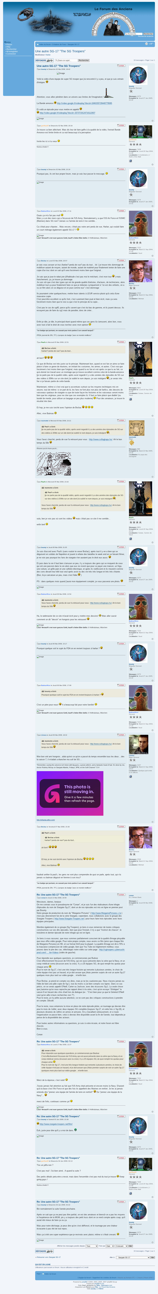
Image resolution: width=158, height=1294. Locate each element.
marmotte (44, 421)
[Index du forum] (79, 39)
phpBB (84, 1282)
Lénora (43, 735)
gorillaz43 (45, 126)
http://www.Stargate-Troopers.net (69, 918)
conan (43, 898)
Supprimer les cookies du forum (104, 1278)
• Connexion (11, 54)
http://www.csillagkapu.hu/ (100, 439)
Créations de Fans (59, 44)
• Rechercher (11, 49)
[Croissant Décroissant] (124, 1246)
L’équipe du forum (84, 1278)
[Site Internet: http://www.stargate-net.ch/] (130, 160)
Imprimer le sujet (146, 43)
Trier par (102, 1246)
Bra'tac (43, 261)
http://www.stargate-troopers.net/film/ (56, 1124)
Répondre (39, 59)
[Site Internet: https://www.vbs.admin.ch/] (130, 399)
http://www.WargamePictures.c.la (106, 913)
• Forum (9, 44)
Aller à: (112, 1257)
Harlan (48, 55)
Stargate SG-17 (73, 44)
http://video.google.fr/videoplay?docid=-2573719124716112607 (67, 113)
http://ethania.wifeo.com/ (46, 820)
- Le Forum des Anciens (105, 1287)
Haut (152, 121)
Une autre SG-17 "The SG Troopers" (60, 51)
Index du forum (45, 44)
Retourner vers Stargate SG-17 (49, 1257)
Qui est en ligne (42, 1264)
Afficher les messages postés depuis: (71, 1246)
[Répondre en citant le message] (121, 65)
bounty (43, 69)
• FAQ (8, 47)
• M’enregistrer (12, 51)
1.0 (97, 1289)
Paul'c (43, 342)
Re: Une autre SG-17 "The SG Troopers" (58, 894)
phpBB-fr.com (99, 1283)
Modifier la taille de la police (151, 43)
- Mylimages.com (104, 1285)
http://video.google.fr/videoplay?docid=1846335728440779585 (84, 103)
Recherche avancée (145, 36)
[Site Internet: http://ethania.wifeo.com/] (130, 776)
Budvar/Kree (46, 211)
